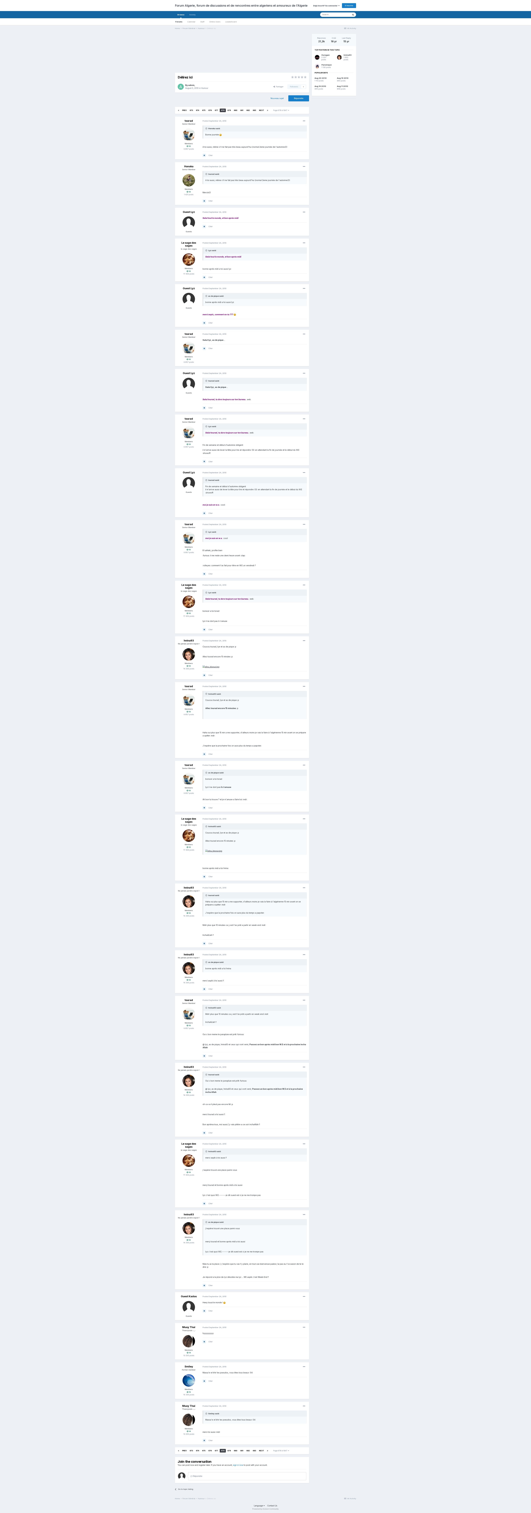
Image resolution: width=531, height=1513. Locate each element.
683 (254, 110)
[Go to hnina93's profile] (189, 654)
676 (210, 110)
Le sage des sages (188, 244)
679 (229, 110)
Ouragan (325, 55)
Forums (178, 22)
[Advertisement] (225, 53)
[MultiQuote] (204, 155)
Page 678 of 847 (280, 110)
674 (197, 110)
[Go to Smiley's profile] (189, 1380)
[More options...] (304, 121)
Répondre (298, 98)
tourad (189, 120)
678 (222, 110)
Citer (211, 155)
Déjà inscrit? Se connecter (325, 6)
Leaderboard (231, 22)
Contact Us (272, 1505)
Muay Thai (188, 1327)
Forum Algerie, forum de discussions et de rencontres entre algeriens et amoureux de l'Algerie (241, 5)
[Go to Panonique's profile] (317, 66)
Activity (192, 15)
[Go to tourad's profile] (189, 134)
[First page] (178, 110)
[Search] (353, 14)
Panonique (327, 65)
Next (261, 110)
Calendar (191, 22)
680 (235, 110)
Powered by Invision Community (265, 1509)
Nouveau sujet (277, 98)
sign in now (238, 1465)
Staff (202, 22)
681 (241, 110)
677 (216, 110)
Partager (279, 86)
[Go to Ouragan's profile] (317, 57)
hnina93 (189, 640)
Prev (184, 110)
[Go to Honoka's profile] (189, 180)
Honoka (188, 166)
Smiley (189, 1366)
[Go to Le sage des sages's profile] (189, 259)
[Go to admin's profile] (181, 87)
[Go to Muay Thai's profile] (189, 1341)
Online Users (214, 22)
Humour (204, 88)
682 (248, 110)
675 (203, 110)
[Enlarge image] (220, 134)
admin (191, 85)
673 (191, 110)
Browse (180, 15)
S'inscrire (349, 5)
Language (259, 1505)
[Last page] (268, 110)
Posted (214, 121)
